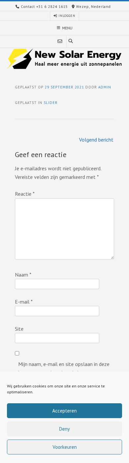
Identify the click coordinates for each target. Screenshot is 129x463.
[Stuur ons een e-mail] (59, 41)
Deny (64, 429)
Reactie (25, 193)
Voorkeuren (65, 447)
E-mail (24, 301)
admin (104, 87)
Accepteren (64, 411)
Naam (23, 274)
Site (19, 328)
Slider (51, 102)
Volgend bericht (96, 139)
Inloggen (66, 16)
